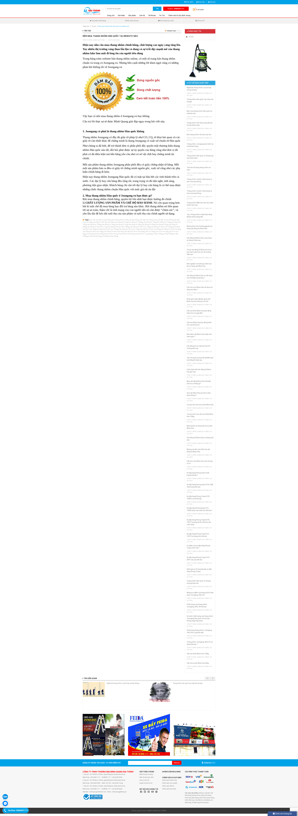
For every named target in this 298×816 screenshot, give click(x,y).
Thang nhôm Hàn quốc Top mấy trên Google (187, 683)
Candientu (206, 800)
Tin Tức (162, 15)
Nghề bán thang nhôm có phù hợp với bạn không (123, 683)
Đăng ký (212, 2)
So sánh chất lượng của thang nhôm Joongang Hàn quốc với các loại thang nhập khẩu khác (200, 618)
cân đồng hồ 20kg (134, 224)
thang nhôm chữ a (110, 234)
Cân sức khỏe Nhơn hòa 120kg (198, 654)
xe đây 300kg (168, 234)
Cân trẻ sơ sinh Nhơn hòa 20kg (198, 663)
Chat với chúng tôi (283, 813)
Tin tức (94, 26)
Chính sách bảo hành (169, 789)
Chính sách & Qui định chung (179, 15)
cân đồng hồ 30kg (148, 224)
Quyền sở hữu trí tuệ (145, 783)
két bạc (201, 793)
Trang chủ (110, 15)
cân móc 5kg (150, 231)
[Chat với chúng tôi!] (5, 803)
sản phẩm (189, 2)
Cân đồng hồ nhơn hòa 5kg (113, 231)
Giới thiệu (121, 15)
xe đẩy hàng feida (94, 236)
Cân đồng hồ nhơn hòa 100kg (118, 227)
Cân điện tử (199, 800)
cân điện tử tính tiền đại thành (104, 222)
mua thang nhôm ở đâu (94, 234)
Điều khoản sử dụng (146, 774)
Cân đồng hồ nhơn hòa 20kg (150, 229)
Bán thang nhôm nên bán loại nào (199, 134)
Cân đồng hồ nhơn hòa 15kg (129, 229)
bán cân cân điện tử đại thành (100, 220)
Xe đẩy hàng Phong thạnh (200, 802)
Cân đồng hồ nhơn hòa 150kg (107, 229)
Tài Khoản (152, 15)
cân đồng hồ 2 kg (121, 222)
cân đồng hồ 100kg (135, 222)
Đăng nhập (201, 2)
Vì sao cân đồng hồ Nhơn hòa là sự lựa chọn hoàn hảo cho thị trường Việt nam (199, 252)
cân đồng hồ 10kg (149, 222)
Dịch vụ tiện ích (144, 780)
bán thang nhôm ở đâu (120, 220)
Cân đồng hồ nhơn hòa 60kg (134, 231)
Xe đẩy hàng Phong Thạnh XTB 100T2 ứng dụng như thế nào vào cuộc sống (199, 522)
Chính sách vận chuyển (169, 783)
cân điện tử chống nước (148, 220)
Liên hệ (142, 15)
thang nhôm (196, 795)
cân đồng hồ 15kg (108, 224)
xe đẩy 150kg (157, 234)
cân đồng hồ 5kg (162, 224)
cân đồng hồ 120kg (164, 222)
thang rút (204, 795)
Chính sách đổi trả (168, 786)
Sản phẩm (132, 15)
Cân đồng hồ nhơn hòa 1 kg (97, 227)
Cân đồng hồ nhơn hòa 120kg (161, 227)
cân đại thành (134, 220)
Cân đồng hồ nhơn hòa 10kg (140, 227)
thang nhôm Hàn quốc (202, 798)
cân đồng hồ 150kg (94, 224)
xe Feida (105, 236)
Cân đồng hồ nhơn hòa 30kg (93, 231)
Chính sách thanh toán (169, 780)
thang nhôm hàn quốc (126, 234)
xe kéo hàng (113, 236)
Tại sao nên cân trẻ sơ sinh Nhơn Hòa (200, 405)
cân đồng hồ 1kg (121, 224)
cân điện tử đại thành (165, 220)
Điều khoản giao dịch (146, 777)
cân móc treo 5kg (161, 231)
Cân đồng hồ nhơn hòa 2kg (170, 229)
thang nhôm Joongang (143, 234)
